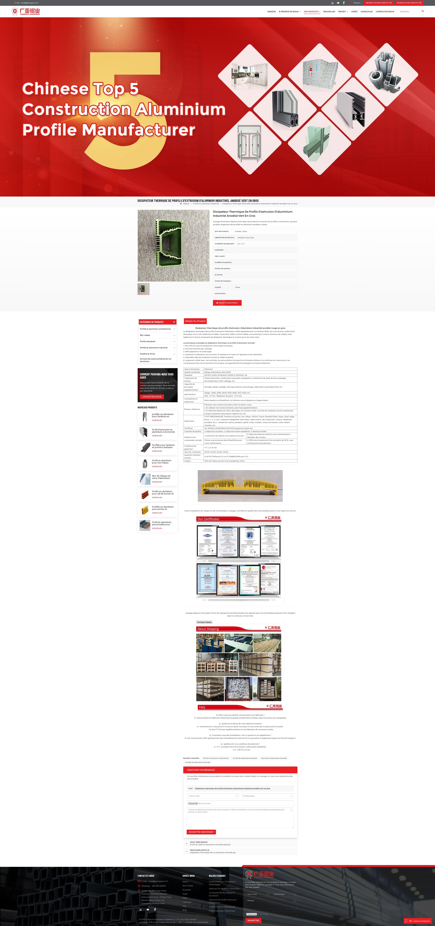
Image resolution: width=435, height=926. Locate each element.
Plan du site (170, 922)
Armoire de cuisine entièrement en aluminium (155, 360)
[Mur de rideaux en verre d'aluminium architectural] (144, 479)
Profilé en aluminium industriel (206, 204)
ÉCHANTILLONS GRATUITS (408, 3)
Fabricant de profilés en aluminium (224, 889)
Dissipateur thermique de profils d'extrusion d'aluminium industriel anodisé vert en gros (232, 788)
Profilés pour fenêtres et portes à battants (163, 446)
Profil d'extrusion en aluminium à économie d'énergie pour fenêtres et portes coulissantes (163, 431)
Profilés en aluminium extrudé (197, 762)
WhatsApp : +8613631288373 (153, 886)
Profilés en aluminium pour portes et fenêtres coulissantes (163, 508)
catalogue (367, 11)
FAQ (184, 906)
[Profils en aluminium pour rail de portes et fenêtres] (144, 494)
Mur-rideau (145, 335)
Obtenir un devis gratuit (377, 3)
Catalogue (186, 902)
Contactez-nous (385, 11)
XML (180, 922)
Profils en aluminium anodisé (245, 758)
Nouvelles (186, 890)
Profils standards (147, 341)
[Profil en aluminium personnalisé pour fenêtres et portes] (144, 525)
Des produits (311, 11)
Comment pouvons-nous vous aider (157, 375)
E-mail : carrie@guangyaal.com (26, 3)
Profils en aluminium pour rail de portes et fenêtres (163, 492)
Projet (342, 11)
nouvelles (329, 11)
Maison (272, 11)
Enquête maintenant (228, 303)
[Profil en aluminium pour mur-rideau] (144, 463)
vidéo (354, 11)
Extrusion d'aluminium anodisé (274, 758)
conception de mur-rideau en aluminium (222, 894)
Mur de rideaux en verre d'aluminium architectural (161, 477)
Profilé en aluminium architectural (155, 329)
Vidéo (184, 898)
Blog (184, 910)
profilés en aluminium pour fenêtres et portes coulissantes (163, 415)
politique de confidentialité (196, 922)
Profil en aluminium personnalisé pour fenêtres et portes (161, 523)
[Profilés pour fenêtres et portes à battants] (144, 448)
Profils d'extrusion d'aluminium (216, 758)
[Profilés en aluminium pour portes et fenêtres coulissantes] (144, 510)
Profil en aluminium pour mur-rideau (161, 461)
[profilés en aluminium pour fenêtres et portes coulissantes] (144, 417)
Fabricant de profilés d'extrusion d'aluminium (223, 901)
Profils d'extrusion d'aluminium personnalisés (222, 883)
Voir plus (156, 420)
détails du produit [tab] (195, 321)
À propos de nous (289, 11)
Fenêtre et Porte (147, 354)
